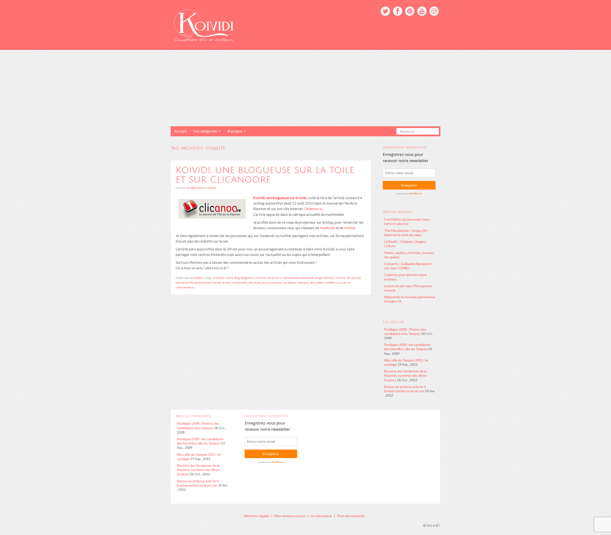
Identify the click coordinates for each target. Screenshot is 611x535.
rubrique (302, 282)
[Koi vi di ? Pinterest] (410, 11)
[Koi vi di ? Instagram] (434, 11)
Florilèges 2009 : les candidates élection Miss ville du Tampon (407, 347)
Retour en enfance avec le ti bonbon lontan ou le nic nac (405, 389)
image (318, 278)
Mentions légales (256, 516)
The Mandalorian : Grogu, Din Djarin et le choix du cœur (405, 232)
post (265, 282)
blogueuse (247, 278)
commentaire (291, 278)
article (229, 278)
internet (340, 278)
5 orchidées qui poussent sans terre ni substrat (406, 221)
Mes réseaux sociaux (290, 516)
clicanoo (260, 278)
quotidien (290, 282)
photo (257, 282)
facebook (327, 228)
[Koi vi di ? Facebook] (397, 11)
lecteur (226, 282)
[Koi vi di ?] (248, 24)
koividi (216, 282)
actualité (218, 278)
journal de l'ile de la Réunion (193, 282)
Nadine (211, 188)
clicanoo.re (274, 278)
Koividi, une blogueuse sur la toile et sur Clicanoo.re (265, 175)
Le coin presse (321, 516)
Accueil (180, 131)
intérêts (329, 278)
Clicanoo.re (313, 209)
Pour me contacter (351, 516)
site (312, 282)
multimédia (239, 282)
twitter (349, 228)
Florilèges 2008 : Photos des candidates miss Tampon (405, 331)
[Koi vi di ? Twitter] (385, 11)
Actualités (197, 278)
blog (237, 278)
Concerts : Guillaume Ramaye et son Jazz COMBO (408, 266)
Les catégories (206, 131)
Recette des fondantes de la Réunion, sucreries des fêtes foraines (405, 375)
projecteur (275, 282)
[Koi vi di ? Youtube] (422, 11)
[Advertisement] (305, 88)
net (250, 282)
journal (356, 278)
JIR (348, 278)
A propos (235, 131)
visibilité (330, 282)
